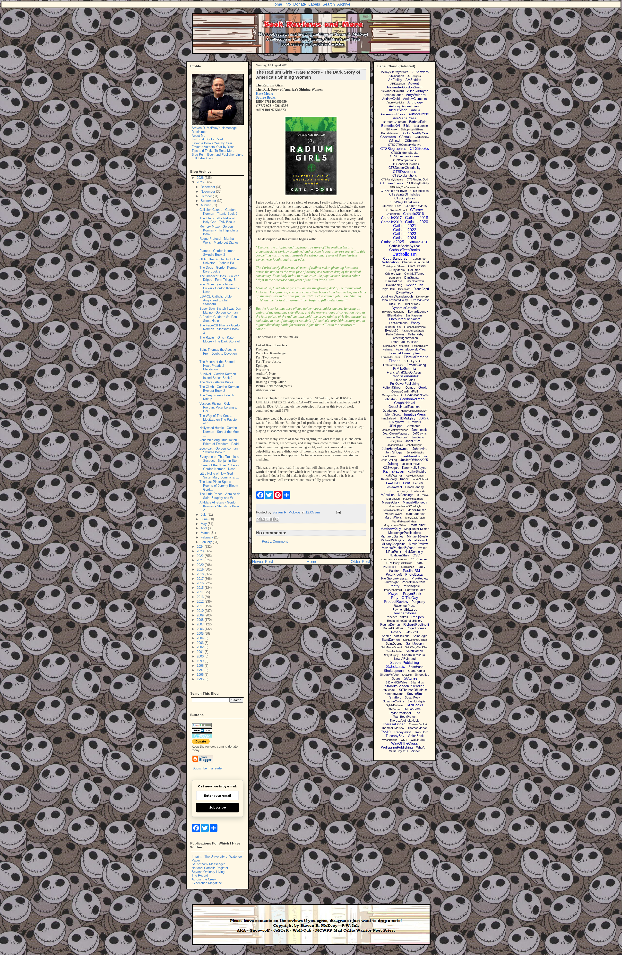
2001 (201, 652)
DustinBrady (412, 304)
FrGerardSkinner (393, 365)
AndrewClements (415, 99)
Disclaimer (199, 132)
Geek (422, 387)
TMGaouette (412, 709)
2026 (201, 177)
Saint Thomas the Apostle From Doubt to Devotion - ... (219, 353)
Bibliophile (421, 126)
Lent (406, 483)
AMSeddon (413, 80)
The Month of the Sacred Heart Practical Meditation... (216, 365)
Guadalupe (390, 410)
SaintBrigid (420, 636)
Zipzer (415, 751)
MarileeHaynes (394, 513)
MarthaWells (393, 517)
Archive (343, 4)
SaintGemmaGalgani (415, 639)
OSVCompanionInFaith (394, 559)
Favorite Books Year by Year (212, 143)
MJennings (405, 495)
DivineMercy (404, 292)
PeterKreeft (394, 574)
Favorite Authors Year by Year (213, 147)
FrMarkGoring (416, 365)
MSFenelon (393, 498)
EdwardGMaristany (392, 311)
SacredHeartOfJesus (395, 636)
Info (288, 4)
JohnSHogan (394, 452)
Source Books (266, 97)
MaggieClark (390, 502)
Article (415, 110)
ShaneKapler (416, 671)
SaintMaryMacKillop (416, 647)
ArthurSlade (398, 110)
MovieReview (418, 544)
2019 (201, 569)
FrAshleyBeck (412, 361)
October (207, 196)
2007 (201, 624)
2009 (201, 615)
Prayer (394, 593)
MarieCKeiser (416, 510)
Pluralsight (391, 582)
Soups (396, 678)
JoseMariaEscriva (413, 456)
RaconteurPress (404, 605)
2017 (201, 578)
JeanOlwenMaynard (396, 433)
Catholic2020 (416, 222)
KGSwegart (391, 467)
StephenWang (394, 694)
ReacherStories (404, 613)
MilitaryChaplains (393, 544)
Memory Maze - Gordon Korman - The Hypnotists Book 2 (218, 230)
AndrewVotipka (395, 102)
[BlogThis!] (262, 519)
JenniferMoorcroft (396, 437)
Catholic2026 (417, 242)
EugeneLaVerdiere (415, 326)
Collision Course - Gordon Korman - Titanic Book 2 (218, 211)
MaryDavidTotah (415, 517)
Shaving (407, 674)
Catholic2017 (391, 218)
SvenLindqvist (416, 701)
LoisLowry (402, 491)
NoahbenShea (399, 555)
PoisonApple (411, 586)
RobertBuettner (393, 628)
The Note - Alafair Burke (216, 382)
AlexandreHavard (392, 91)
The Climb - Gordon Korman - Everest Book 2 (220, 388)
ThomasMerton (418, 728)
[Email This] (258, 519)
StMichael (389, 690)
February (207, 537)
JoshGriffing (389, 460)
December (208, 187)
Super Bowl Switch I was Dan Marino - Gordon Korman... (220, 310)
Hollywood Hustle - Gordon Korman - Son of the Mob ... (219, 431)
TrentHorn (421, 732)
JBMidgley (407, 418)
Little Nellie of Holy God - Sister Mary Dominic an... (219, 475)
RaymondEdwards (404, 609)
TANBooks (414, 705)
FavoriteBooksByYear (411, 349)
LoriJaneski (418, 491)
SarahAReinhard (404, 658)
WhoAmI (422, 747)
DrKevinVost (420, 300)
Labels (314, 4)
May (204, 524)
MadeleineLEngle (413, 498)
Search (328, 4)
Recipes (417, 617)
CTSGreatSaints (391, 183)
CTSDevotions (404, 172)
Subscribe (217, 807)
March (205, 533)
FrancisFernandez (404, 376)
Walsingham (419, 740)
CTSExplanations (404, 175)
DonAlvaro (422, 296)
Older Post (360, 561)
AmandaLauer (393, 95)
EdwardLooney (418, 311)
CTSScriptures (404, 198)
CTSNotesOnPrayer (394, 191)
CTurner (416, 210)
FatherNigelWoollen (404, 338)
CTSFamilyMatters (392, 179)
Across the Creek (204, 879)
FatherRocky (420, 345)
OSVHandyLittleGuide (399, 563)
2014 (201, 592)
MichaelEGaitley (392, 536)
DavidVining (394, 285)
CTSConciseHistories (404, 164)
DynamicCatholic (404, 308)
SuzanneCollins (393, 701)
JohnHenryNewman (395, 449)
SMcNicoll (411, 632)
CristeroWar (393, 273)
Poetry (394, 586)
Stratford (395, 697)
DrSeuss (394, 304)
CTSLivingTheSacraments (404, 187)
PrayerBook (412, 594)
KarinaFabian (393, 471)
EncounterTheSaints (404, 319)
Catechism (393, 214)
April (204, 528)
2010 (201, 611)
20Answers (420, 72)
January (207, 542)
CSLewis (395, 141)
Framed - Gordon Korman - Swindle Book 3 (218, 252)
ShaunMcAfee (389, 674)
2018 (201, 574)
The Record (200, 875)
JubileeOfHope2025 (414, 460)
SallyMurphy (391, 655)
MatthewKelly (390, 529)
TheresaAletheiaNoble (405, 720)
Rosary (396, 632)
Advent (413, 83)
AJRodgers (414, 76)
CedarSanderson (396, 258)
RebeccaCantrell (397, 617)
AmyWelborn (416, 95)
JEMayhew (396, 422)
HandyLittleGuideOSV (414, 410)
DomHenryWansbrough (396, 296)
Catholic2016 (413, 214)
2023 (201, 551)
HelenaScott (392, 414)
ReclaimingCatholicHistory (404, 620)
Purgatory (418, 602)
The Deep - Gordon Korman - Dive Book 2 (219, 269)
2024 (201, 546)
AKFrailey (395, 80)
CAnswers (388, 137)
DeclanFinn (414, 285)
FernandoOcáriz (390, 357)
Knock (404, 479)
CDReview (422, 137)
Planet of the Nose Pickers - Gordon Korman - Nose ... (219, 467)
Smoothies (422, 674)
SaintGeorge (394, 643)
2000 (201, 656)
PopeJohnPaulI (393, 589)
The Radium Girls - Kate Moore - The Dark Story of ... (219, 341)
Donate (299, 4)
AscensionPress (392, 114)
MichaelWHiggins (392, 540)
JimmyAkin (395, 441)
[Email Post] (338, 512)
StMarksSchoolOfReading (404, 686)
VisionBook (416, 736)
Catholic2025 (392, 242)
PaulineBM (411, 571)
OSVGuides (419, 559)
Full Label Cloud (203, 158)
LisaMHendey (414, 487)
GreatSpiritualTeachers (405, 407)
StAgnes (410, 678)
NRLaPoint (393, 552)
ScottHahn (415, 667)
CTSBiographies (393, 148)
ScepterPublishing (404, 662)
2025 (201, 182)
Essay (415, 323)
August (206, 205)
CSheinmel (412, 141)
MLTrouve (423, 495)
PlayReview (420, 578)
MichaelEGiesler (418, 536)
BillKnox (391, 129)
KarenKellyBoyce (414, 467)
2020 (201, 565)
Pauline (394, 571)
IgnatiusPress (415, 414)
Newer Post (262, 561)
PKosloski (389, 567)
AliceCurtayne (418, 91)
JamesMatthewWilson (395, 429)
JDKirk (424, 418)
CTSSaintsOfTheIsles (404, 194)
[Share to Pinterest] (276, 519)
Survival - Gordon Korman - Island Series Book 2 (218, 376)
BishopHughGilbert (412, 129)
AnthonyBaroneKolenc (404, 106)
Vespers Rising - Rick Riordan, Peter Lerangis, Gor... (218, 407)
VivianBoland (389, 739)
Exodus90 (391, 330)
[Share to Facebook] (272, 519)
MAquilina (388, 495)
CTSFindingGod (417, 179)
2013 (201, 597)
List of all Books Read (207, 139)
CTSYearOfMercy (416, 206)
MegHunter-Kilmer (416, 529)
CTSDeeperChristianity (405, 168)
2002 (201, 647)
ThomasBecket (418, 724)
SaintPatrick (414, 651)
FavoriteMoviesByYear (405, 353)
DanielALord (393, 281)
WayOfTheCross (404, 743)
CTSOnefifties (419, 191)
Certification (389, 262)
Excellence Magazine (207, 883)
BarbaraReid (417, 122)
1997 (201, 670)
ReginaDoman (390, 624)
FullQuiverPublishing (404, 383)
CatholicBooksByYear (404, 246)
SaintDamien (391, 639)
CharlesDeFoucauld (415, 262)
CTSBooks (419, 148)
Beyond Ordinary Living (208, 872)
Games (410, 387)
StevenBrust (415, 694)
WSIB (404, 739)
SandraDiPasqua (413, 655)
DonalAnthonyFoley (394, 300)
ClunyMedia (397, 270)
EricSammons (398, 323)
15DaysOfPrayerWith (394, 72)
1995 (201, 679)
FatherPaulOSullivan (404, 342)
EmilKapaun (414, 315)
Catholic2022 (404, 230)
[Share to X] (267, 519)
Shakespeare (394, 671)
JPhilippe (395, 426)
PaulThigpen (406, 566)
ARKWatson (397, 83)
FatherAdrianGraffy (413, 330)
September (209, 201)
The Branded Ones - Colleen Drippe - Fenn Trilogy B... (219, 278)
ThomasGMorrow (392, 728)
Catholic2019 (391, 222)
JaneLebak (419, 430)
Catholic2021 (404, 226)
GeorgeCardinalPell (404, 391)
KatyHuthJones (415, 475)
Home (277, 4)
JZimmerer (413, 426)
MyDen (422, 548)
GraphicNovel (404, 403)
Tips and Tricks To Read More (213, 151)
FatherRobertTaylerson (395, 345)
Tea (417, 713)
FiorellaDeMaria (416, 357)
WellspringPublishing (397, 747)
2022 (201, 556)
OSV (416, 555)
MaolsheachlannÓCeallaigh (405, 506)
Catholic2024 (404, 238)
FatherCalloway (395, 334)
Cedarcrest (419, 258)
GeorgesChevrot (392, 395)
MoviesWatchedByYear (398, 548)
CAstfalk (405, 137)
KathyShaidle (416, 471)
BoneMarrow (389, 133)
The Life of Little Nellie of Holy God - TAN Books (217, 220)
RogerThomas (416, 628)
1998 (201, 665)
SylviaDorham (394, 705)
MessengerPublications (404, 533)
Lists (388, 491)
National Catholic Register (210, 868)
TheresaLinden (394, 724)
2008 (201, 620)
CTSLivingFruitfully (418, 183)
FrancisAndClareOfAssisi (404, 372)
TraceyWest (402, 732)
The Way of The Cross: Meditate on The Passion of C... (218, 419)
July (204, 514)
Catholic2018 (416, 218)
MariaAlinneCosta (393, 510)
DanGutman (412, 277)
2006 (201, 629)
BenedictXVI (390, 126)
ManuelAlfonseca (415, 502)
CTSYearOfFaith (391, 206)
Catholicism (404, 254)
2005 (201, 633)
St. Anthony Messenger (208, 864)
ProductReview (396, 601)
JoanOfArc (412, 441)
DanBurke (395, 277)
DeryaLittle (387, 289)
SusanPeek (412, 697)
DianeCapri (421, 289)
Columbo (414, 270)
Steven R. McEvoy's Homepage (214, 128)
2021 (201, 560)
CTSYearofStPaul (396, 210)
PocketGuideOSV (413, 582)
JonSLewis (389, 456)
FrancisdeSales (404, 380)
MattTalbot (418, 525)
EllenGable (394, 315)
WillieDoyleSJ (398, 751)
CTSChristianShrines (404, 156)
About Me (198, 135)
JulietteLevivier (412, 464)
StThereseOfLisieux (413, 690)
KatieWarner (394, 475)
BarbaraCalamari (394, 122)
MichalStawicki (418, 540)
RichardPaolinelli (416, 624)
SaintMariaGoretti (391, 647)
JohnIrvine (420, 449)
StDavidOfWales (396, 682)
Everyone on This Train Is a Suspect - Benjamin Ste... (219, 458)
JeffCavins (420, 433)
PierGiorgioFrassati (394, 578)
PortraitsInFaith (415, 590)
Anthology (415, 102)
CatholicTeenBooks (404, 250)
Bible (406, 126)
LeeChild (393, 483)
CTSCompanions (404, 160)
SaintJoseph (414, 643)
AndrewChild (391, 99)
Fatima (387, 349)
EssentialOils (392, 327)
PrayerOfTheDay (404, 598)
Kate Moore (264, 93)
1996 (201, 674)
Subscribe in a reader (208, 768)
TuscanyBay (395, 736)
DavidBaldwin (415, 281)
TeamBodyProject (404, 716)
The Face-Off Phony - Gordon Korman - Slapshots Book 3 (220, 329)
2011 (201, 606)
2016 (201, 583)
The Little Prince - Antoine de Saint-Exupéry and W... (219, 496)
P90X (419, 563)
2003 (201, 643)
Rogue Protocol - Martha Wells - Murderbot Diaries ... (219, 242)
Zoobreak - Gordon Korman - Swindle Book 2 (219, 450)
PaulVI (421, 567)
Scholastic (395, 666)
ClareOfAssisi (417, 266)
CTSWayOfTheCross (404, 202)
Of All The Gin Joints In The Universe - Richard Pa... (219, 261)
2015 (201, 587)
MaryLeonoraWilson (395, 525)
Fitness (394, 361)
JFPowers (414, 422)
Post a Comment (275, 541)
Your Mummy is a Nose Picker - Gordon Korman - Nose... (219, 288)
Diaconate (404, 289)
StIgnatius (417, 682)
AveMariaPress (404, 118)
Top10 (385, 732)
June (204, 519)
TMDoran (394, 709)
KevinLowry (389, 479)
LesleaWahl (394, 487)
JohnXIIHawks (415, 452)
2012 (201, 601)
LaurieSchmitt (420, 479)
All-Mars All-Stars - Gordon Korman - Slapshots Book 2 (219, 506)
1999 (201, 661)
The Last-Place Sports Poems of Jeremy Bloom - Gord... (219, 485)
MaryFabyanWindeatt (404, 521)
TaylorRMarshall (400, 713)
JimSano (418, 437)
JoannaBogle (395, 444)
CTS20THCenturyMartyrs (404, 144)
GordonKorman (412, 399)
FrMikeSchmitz (404, 368)
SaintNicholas (394, 651)
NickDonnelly (414, 552)
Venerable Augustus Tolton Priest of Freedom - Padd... (220, 442)
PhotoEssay (414, 574)
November (208, 191)
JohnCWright (414, 444)
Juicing (393, 464)
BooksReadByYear (415, 133)
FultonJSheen (392, 387)
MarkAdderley (415, 514)
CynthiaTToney (414, 273)
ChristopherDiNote (394, 266)
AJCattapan (396, 76)
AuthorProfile (418, 114)
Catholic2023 (404, 234)
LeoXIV (418, 483)
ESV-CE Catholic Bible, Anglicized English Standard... (216, 300)
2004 (201, 638)
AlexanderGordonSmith (405, 87)
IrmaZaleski (388, 418)
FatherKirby (415, 334)
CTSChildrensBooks (404, 152)
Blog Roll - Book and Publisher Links (217, 154)
